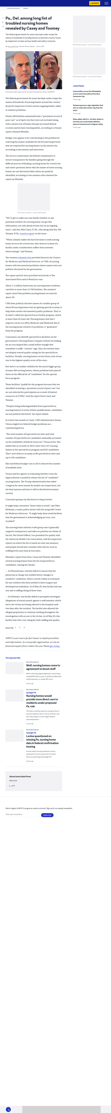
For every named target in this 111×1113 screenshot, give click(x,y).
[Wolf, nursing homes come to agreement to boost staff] (15, 669)
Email (24, 627)
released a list (24, 257)
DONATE (95, 3)
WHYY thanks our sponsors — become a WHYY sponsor (32, 212)
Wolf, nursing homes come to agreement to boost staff (43, 667)
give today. (55, 646)
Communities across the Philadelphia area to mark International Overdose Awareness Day (87, 93)
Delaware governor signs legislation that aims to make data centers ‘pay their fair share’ (88, 107)
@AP (13, 785)
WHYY (8, 3)
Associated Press (13, 46)
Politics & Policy (13, 8)
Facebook (15, 627)
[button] (8, 1109)
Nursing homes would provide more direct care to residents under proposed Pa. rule (42, 701)
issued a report (27, 233)
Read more (13, 780)
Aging (25, 8)
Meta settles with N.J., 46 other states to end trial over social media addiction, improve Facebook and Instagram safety (88, 121)
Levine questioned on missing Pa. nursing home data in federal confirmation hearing (42, 741)
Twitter (20, 627)
